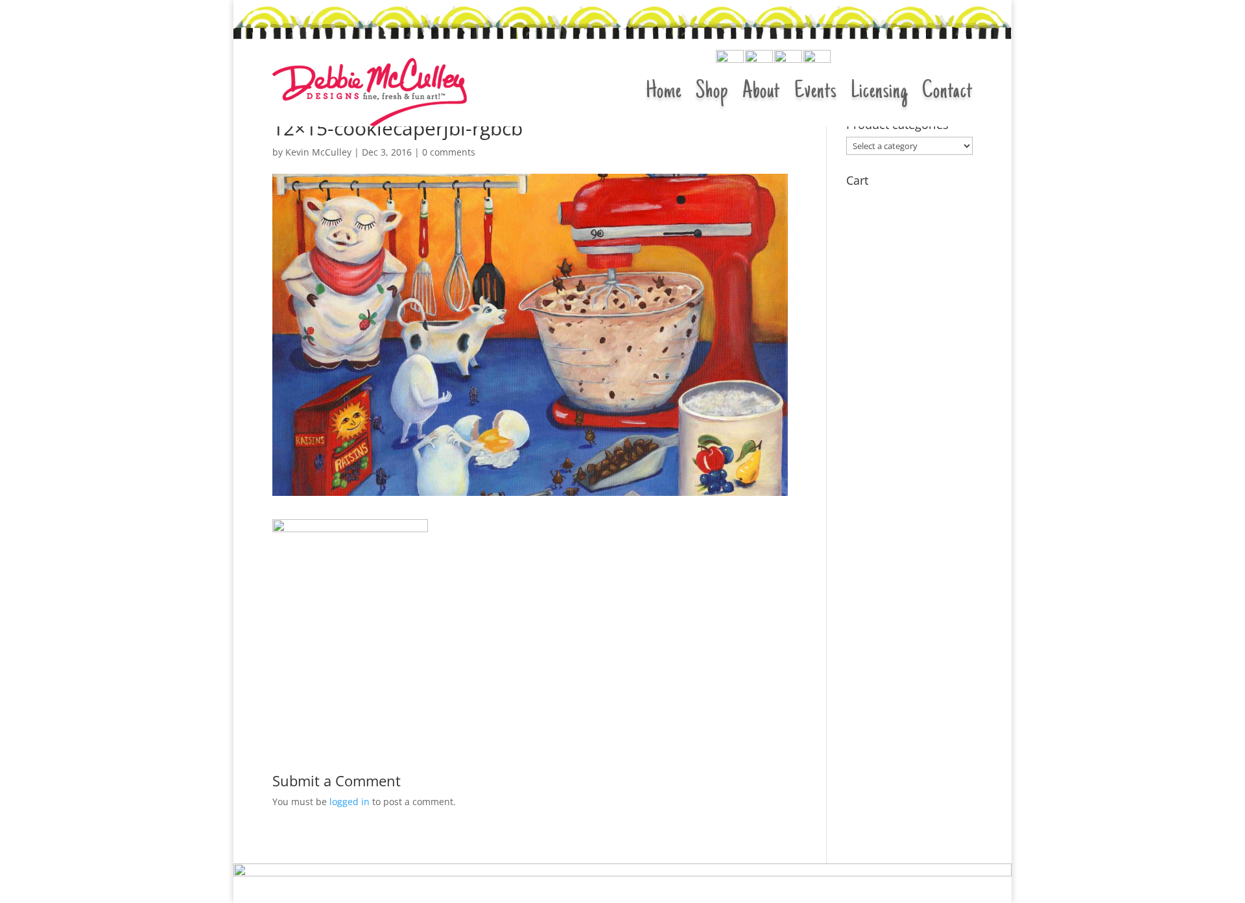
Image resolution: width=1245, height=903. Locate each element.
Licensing (879, 92)
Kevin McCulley (318, 152)
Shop (712, 92)
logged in (349, 801)
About (761, 92)
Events (815, 92)
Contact (947, 92)
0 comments (448, 152)
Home (664, 92)
